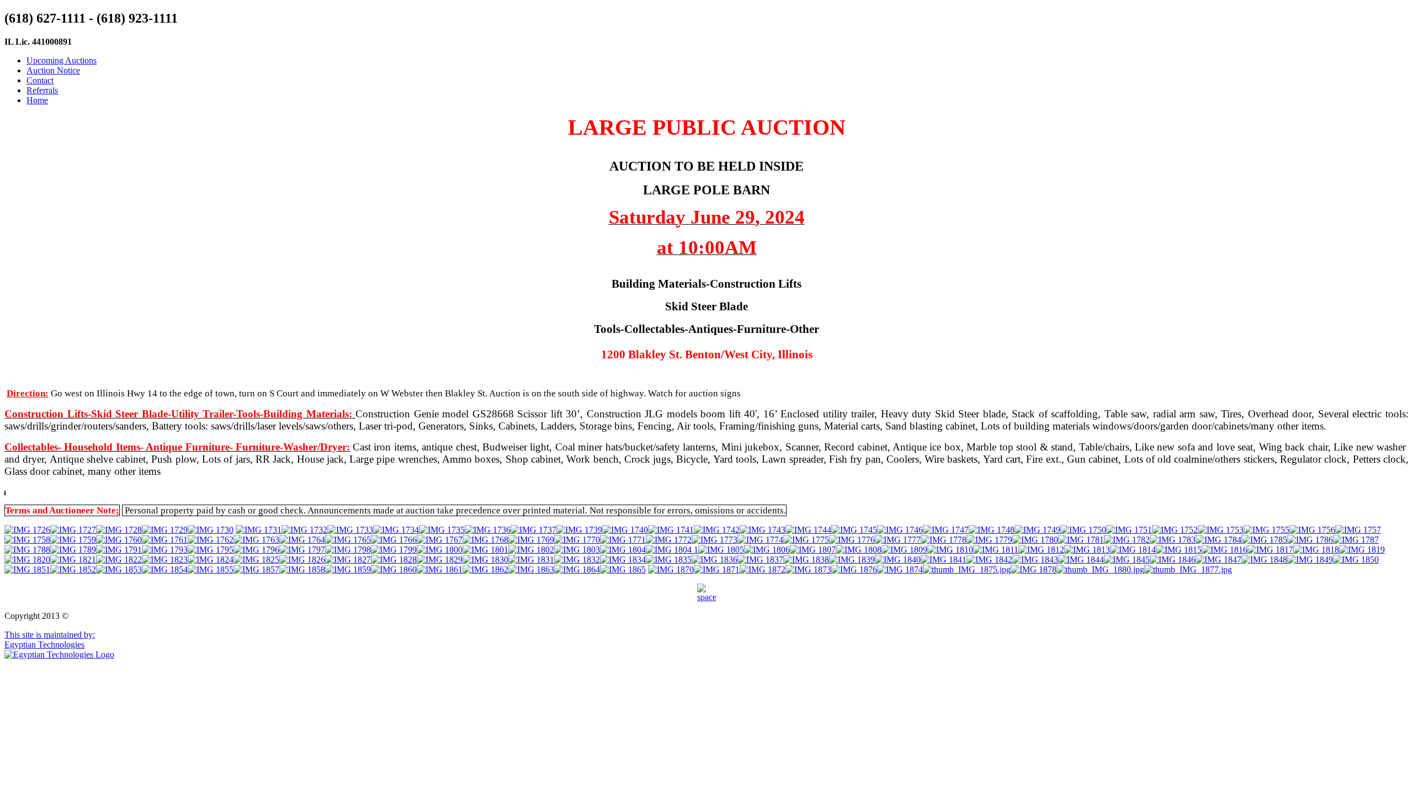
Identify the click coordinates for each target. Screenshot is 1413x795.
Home (37, 100)
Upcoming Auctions (61, 60)
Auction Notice (53, 70)
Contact (40, 80)
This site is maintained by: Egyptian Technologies (49, 639)
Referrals (42, 90)
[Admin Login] (706, 593)
